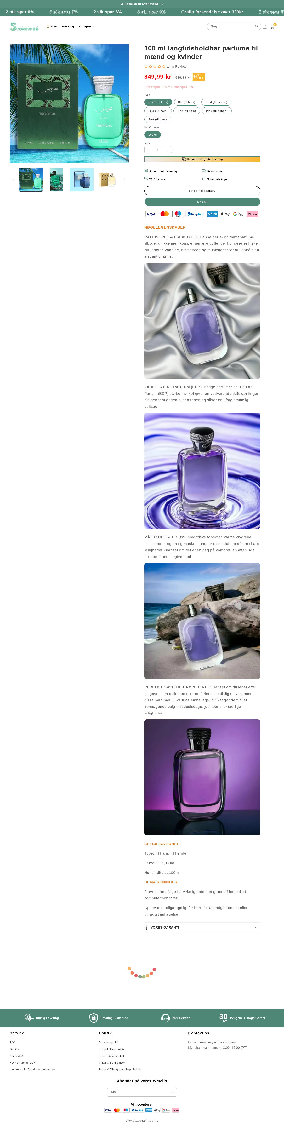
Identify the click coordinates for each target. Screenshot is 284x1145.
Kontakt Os (17, 1055)
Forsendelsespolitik (112, 1055)
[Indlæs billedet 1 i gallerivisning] (31, 179)
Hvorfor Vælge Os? (22, 1062)
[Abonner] (172, 1092)
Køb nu (202, 201)
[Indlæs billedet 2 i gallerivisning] (56, 179)
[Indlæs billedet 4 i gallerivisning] (107, 179)
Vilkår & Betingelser (112, 1062)
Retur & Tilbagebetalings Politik (119, 1069)
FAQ (12, 1042)
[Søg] (257, 26)
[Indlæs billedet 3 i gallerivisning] (82, 179)
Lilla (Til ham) (158, 110)
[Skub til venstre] (14, 179)
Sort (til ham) (157, 119)
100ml (152, 134)
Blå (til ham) (186, 102)
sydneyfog (153, 1121)
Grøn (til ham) (158, 102)
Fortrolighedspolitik (111, 1049)
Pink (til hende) (217, 110)
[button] (86, 26)
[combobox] (234, 26)
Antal (147, 143)
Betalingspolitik (109, 1042)
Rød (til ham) (187, 110)
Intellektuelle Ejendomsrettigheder (32, 1069)
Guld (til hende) (216, 102)
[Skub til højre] (124, 179)
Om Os (14, 1049)
